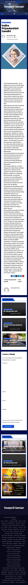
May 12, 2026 (8, 450)
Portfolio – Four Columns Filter (13, 549)
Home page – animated (19, 531)
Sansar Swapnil (17, 450)
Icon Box (23, 541)
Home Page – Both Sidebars (19, 535)
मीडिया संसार (5, 444)
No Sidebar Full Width (10, 547)
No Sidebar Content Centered (18, 545)
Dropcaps (10, 529)
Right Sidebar (4, 572)
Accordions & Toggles (13, 521)
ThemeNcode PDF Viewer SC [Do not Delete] (11, 580)
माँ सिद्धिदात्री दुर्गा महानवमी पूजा (11, 477)
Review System (21, 570)
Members (4, 545)
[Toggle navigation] (14, 14)
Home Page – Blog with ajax (7, 535)
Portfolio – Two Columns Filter (13, 561)
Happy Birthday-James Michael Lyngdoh (12, 341)
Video (16, 582)
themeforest (19, 576)
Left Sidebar (15, 543)
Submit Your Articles (9, 576)
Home (2, 521)
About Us (6, 521)
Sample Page (10, 572)
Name (4, 391)
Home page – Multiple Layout (19, 539)
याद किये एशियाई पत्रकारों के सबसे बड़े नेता (13, 447)
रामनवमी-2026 (7, 492)
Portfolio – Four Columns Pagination (13, 551)
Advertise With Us (11, 523)
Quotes (11, 570)
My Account (9, 545)
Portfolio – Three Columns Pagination (13, 559)
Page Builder (18, 547)
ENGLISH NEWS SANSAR (6, 22)
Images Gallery (9, 543)
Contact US (20, 527)
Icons (3, 543)
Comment (5, 363)
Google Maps (15, 529)
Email (4, 400)
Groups (20, 529)
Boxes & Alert (5, 525)
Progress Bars (21, 568)
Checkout (5, 527)
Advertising (18, 523)
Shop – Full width (22, 574)
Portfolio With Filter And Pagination (13, 565)
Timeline (23, 580)
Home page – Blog (8, 533)
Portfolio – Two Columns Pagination (14, 563)
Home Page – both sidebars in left (8, 537)
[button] (25, 13)
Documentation (4, 529)
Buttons (23, 525)
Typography (12, 582)
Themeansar (13, 519)
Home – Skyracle (10, 531)
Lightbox (20, 543)
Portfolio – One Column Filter (13, 553)
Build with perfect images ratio (15, 525)
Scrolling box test (11, 574)
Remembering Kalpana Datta (12, 326)
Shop (17, 574)
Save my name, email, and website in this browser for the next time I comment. (12, 421)
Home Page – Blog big (17, 533)
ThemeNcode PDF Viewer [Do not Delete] (13, 578)
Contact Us (15, 527)
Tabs (15, 576)
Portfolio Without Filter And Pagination (10, 568)
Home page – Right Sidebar (7, 541)
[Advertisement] (14, 76)
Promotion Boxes (5, 570)
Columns (10, 527)
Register (15, 570)
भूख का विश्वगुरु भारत (22, 582)
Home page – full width (20, 537)
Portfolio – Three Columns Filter (13, 557)
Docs (25, 527)
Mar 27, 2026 (8, 479)
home (4, 531)
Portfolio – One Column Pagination (13, 555)
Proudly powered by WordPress (10, 517)
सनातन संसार (5, 475)
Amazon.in (23, 523)
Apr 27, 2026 (8, 465)
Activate (20, 521)
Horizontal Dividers (17, 541)
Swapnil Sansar (14, 6)
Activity (24, 521)
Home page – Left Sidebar (7, 539)
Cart (2, 527)
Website (4, 409)
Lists (24, 543)
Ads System (4, 523)
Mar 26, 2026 (8, 494)
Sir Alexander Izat (10, 311)
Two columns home (5, 582)
